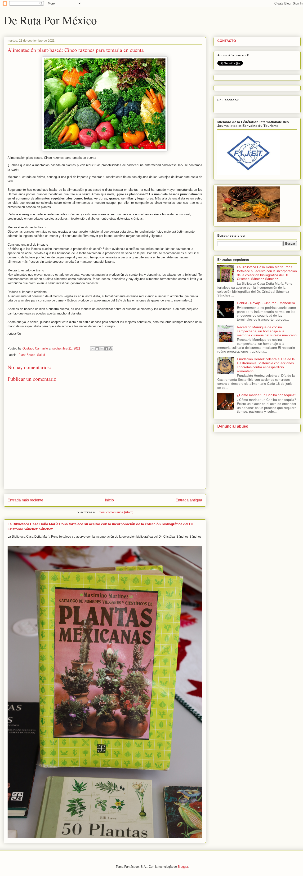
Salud (41, 355)
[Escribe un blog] (97, 348)
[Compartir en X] (101, 348)
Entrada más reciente (25, 500)
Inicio (109, 500)
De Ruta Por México (50, 19)
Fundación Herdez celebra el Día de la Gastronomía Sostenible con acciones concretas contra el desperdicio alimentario (266, 365)
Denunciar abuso (232, 426)
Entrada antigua (188, 500)
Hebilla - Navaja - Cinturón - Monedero (266, 303)
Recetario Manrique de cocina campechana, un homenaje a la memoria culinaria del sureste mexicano (267, 331)
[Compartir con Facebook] (106, 348)
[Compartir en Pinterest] (110, 348)
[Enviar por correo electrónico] (92, 348)
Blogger (183, 866)
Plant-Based (26, 355)
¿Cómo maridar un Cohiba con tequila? (266, 395)
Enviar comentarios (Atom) (115, 512)
